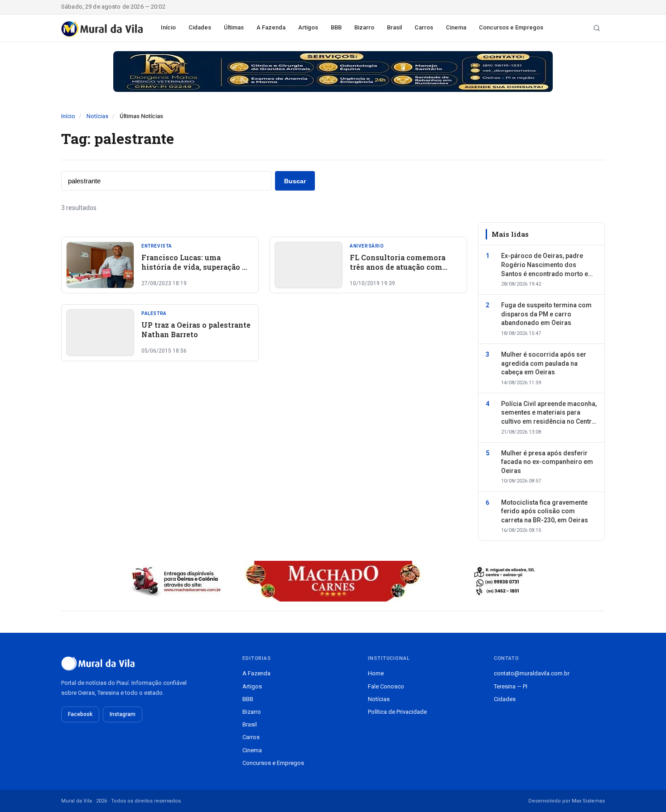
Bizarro (364, 27)
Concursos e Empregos (511, 27)
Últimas (234, 27)
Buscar (295, 181)
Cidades (199, 27)
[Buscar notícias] (597, 28)
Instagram (122, 714)
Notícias (97, 116)
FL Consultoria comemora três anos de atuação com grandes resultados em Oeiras (404, 267)
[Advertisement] (264, 457)
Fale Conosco (386, 686)
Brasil (394, 27)
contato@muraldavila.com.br (531, 673)
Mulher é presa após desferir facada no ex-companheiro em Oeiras (547, 461)
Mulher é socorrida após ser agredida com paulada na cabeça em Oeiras (543, 363)
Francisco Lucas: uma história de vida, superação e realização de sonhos (193, 267)
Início (168, 27)
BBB (336, 27)
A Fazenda (270, 27)
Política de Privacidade (397, 711)
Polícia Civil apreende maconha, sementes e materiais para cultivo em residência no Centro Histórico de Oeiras (549, 413)
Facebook (80, 714)
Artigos (308, 27)
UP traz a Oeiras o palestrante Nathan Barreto (196, 329)
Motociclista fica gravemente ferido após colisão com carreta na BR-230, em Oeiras (544, 511)
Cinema (456, 27)
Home (376, 673)
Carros (424, 27)
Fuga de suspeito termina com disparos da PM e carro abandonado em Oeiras (546, 313)
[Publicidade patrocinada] (333, 71)
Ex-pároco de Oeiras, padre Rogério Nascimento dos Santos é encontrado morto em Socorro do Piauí (547, 265)
